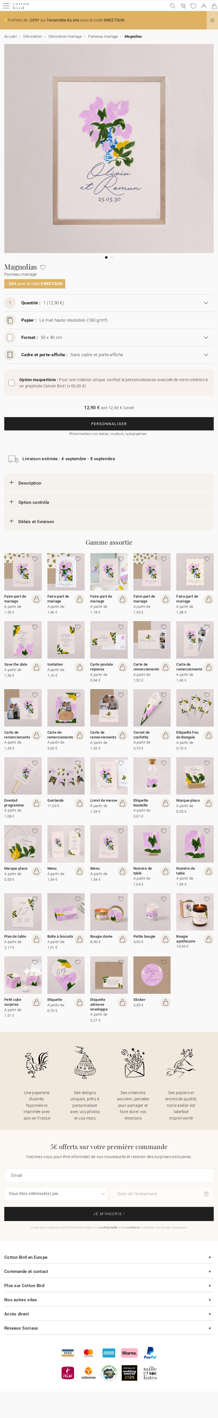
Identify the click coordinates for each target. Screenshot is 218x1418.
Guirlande (55, 800)
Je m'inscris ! (109, 1214)
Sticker (139, 999)
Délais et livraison (36, 521)
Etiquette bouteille (140, 802)
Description (29, 483)
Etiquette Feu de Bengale (187, 734)
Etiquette (54, 999)
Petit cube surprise (12, 1002)
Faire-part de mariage (15, 598)
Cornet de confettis (141, 734)
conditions (132, 1227)
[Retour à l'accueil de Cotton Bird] (21, 8)
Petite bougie (144, 936)
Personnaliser (109, 424)
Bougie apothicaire (185, 938)
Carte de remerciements (146, 666)
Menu (52, 868)
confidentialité (108, 1227)
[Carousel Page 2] (111, 257)
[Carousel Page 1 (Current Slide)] (106, 257)
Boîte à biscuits (60, 936)
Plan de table (15, 936)
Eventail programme (14, 802)
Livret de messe (104, 800)
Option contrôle (33, 502)
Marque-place (188, 800)
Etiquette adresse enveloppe (99, 1004)
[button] (212, 20)
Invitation (55, 664)
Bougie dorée (101, 936)
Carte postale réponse (101, 666)
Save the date (15, 664)
